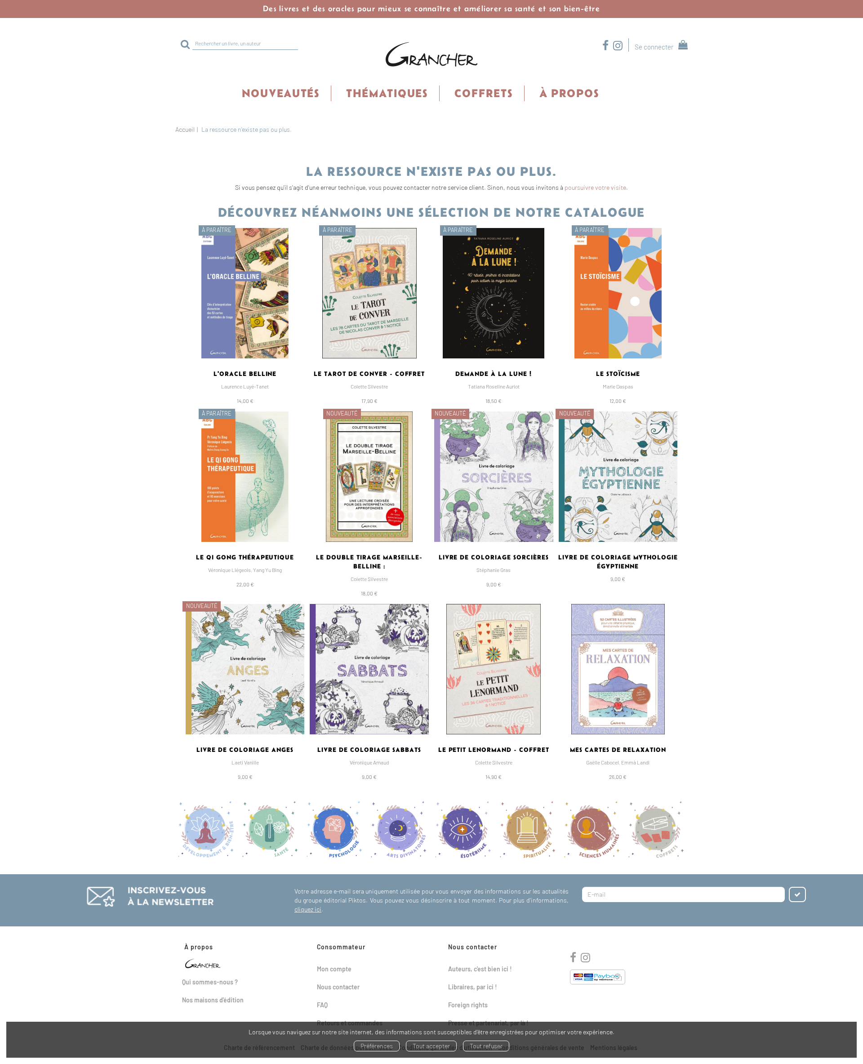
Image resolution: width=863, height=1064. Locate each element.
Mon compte (334, 969)
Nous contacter (338, 987)
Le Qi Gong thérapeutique (245, 557)
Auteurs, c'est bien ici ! (480, 969)
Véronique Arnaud (369, 762)
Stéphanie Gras (493, 570)
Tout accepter (431, 1046)
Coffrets (483, 93)
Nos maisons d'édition (213, 1000)
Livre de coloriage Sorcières (494, 557)
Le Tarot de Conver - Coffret (369, 373)
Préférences (376, 1046)
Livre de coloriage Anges (245, 749)
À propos (569, 93)
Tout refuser (486, 1046)
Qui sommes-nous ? (210, 982)
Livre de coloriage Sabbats (369, 749)
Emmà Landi (635, 762)
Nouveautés (281, 93)
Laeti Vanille (245, 762)
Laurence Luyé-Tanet (245, 386)
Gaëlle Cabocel (602, 762)
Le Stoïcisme (618, 373)
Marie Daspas (618, 386)
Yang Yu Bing (267, 570)
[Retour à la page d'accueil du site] (431, 55)
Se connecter (654, 47)
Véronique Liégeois (229, 570)
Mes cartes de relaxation (618, 749)
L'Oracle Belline (245, 373)
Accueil (185, 129)
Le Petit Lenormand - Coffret (493, 749)
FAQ (322, 1005)
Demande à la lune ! (493, 373)
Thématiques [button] (387, 93)
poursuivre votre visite (595, 187)
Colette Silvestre (369, 386)
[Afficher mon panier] (681, 46)
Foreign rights (468, 1005)
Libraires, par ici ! (472, 987)
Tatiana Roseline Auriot (494, 386)
